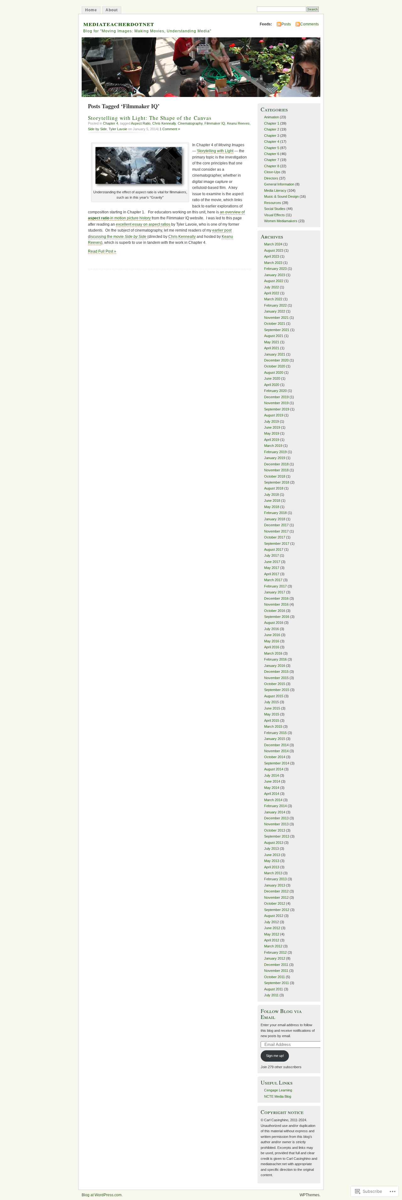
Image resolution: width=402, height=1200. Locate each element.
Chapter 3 (271, 135)
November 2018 (276, 470)
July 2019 (271, 421)
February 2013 (275, 879)
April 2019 (271, 440)
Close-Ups (272, 172)
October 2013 (274, 830)
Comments (309, 24)
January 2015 (274, 739)
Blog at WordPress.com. (102, 1195)
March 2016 (273, 653)
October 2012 (274, 903)
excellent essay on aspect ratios (143, 224)
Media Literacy (275, 190)
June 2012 (272, 928)
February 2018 (275, 513)
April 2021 (271, 348)
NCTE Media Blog (277, 1096)
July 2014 (271, 775)
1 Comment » (170, 129)
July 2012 (271, 922)
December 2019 (276, 397)
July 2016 (271, 629)
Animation (271, 117)
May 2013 (271, 861)
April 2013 (271, 867)
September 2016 (276, 617)
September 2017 (276, 543)
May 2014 (271, 788)
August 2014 (273, 769)
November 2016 (276, 604)
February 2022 (275, 305)
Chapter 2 (271, 129)
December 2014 (276, 745)
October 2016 (274, 611)
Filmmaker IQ (214, 123)
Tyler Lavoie (118, 129)
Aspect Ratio (140, 123)
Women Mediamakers (280, 221)
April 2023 (271, 256)
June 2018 (272, 500)
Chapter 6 (271, 154)
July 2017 (271, 555)
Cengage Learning (278, 1090)
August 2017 (273, 549)
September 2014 (276, 763)
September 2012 (276, 910)
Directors (271, 178)
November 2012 (276, 897)
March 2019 (273, 445)
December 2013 (276, 818)
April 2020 (271, 385)
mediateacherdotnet (118, 23)
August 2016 (273, 622)
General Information (279, 184)
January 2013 (274, 885)
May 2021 (271, 342)
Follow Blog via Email (281, 1014)
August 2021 (273, 336)
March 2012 (273, 946)
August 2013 (273, 842)
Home (91, 10)
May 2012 (271, 934)
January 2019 (274, 458)
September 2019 (276, 409)
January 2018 (274, 519)
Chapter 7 (271, 160)
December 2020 (276, 360)
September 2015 (276, 690)
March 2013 (273, 873)
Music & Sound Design (281, 196)
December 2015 (276, 671)
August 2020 (273, 372)
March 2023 (273, 263)
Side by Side (97, 129)
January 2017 (274, 592)
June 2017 (272, 562)
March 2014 (273, 800)
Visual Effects (274, 215)
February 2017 (275, 586)
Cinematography (190, 123)
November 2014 (276, 751)
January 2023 (274, 275)
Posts (286, 24)
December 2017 (276, 525)
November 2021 (276, 317)
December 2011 (276, 965)
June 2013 (272, 855)
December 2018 (276, 464)
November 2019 (276, 403)
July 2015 (271, 702)
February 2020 (275, 391)
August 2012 (273, 916)
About (112, 10)
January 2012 (274, 958)
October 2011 (274, 977)
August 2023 (273, 250)
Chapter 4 (110, 123)
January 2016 (274, 665)
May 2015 (271, 714)
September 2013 (276, 836)
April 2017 (271, 574)
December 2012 (276, 891)
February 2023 (275, 269)
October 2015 (274, 684)
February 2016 (275, 659)
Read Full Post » (102, 251)
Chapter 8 (271, 166)
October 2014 (274, 757)
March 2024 (273, 244)
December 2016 (276, 598)
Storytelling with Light (215, 151)
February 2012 (275, 952)
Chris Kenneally (164, 123)
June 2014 (272, 781)
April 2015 (271, 720)
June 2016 (272, 635)
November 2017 (276, 531)
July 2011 (271, 995)
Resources (272, 203)
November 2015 (276, 678)
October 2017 (274, 537)
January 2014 (274, 812)
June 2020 (272, 378)
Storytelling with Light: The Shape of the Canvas (150, 117)
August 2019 (273, 415)
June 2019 (272, 427)
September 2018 (276, 482)
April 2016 (271, 647)
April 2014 (271, 794)
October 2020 (274, 366)
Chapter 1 (271, 123)
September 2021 (276, 330)
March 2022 (273, 299)
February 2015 (275, 733)
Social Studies (274, 209)
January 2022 (274, 311)
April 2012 (271, 940)
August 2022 (273, 281)
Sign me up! (275, 1056)
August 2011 (273, 989)
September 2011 (276, 983)
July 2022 (271, 287)
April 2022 (271, 293)
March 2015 (273, 726)
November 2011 (276, 970)
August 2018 (273, 488)
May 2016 (271, 641)
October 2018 (274, 476)
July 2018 (271, 494)
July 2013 (271, 848)
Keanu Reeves (238, 123)
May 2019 (271, 433)
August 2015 (273, 696)
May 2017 (271, 568)
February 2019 (275, 452)
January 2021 (274, 354)
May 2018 (271, 507)
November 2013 (276, 824)
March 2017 (273, 580)
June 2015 (272, 708)
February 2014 (275, 806)
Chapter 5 (271, 148)
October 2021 (274, 323)
